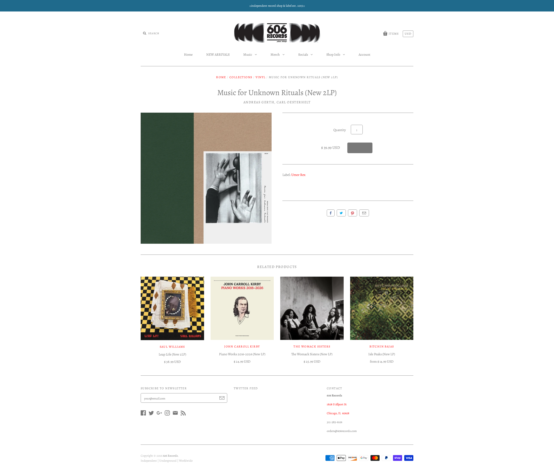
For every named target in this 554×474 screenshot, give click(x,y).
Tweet (341, 212)
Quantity (339, 130)
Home (188, 54)
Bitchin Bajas (381, 346)
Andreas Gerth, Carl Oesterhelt (277, 102)
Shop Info (333, 54)
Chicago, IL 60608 (338, 413)
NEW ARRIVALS (218, 54)
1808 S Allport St (337, 404)
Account (364, 54)
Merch (275, 54)
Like (331, 212)
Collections (240, 77)
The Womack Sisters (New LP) (311, 354)
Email (364, 212)
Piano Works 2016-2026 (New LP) (242, 354)
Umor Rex (298, 174)
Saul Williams (172, 347)
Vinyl (261, 77)
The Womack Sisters (311, 346)
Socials (303, 54)
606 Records (170, 456)
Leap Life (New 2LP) (172, 354)
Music (248, 54)
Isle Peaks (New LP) (381, 354)
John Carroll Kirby (242, 346)
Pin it (352, 212)
